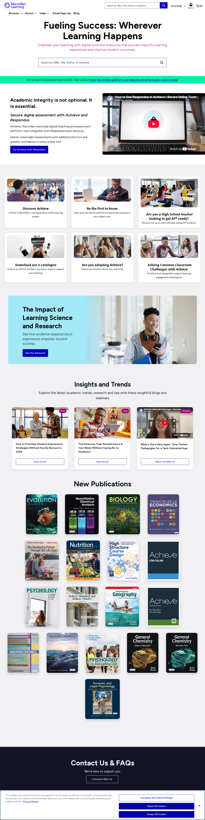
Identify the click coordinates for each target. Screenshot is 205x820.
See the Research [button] (35, 352)
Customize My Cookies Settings (156, 798)
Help (43, 13)
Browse (14, 13)
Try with (29, 149)
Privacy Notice (31, 801)
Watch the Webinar (165, 461)
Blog (76, 13)
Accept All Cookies (156, 814)
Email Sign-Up (62, 13)
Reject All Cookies (156, 806)
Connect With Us (102, 779)
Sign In (191, 8)
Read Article (40, 461)
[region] (102, 805)
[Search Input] (164, 5)
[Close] (199, 805)
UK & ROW (177, 6)
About (29, 13)
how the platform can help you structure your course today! (134, 79)
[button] (196, 6)
